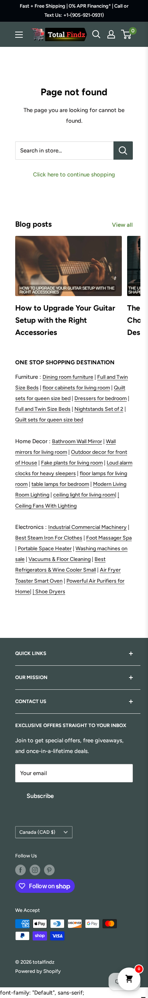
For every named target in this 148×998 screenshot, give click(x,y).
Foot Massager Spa (109, 538)
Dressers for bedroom (100, 398)
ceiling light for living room (84, 495)
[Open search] (96, 34)
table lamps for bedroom (60, 484)
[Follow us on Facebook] (20, 870)
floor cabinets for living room (76, 387)
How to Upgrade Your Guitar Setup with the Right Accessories (65, 320)
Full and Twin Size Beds (43, 409)
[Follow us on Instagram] (35, 870)
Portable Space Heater (45, 548)
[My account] (111, 34)
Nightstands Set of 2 (98, 409)
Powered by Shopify (38, 971)
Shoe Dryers (50, 591)
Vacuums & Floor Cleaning (59, 559)
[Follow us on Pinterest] (49, 870)
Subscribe (40, 795)
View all (122, 224)
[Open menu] (19, 35)
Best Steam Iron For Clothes (48, 538)
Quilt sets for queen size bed (49, 420)
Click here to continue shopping (74, 174)
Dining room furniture (68, 377)
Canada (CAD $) (37, 832)
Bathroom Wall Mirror (77, 441)
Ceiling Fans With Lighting (46, 506)
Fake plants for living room (72, 463)
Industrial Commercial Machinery (87, 527)
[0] (126, 34)
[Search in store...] (123, 150)
